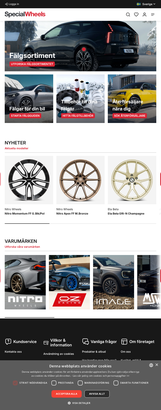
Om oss (126, 351)
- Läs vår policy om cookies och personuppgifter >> (100, 375)
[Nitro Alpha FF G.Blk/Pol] (84, 49)
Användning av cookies (58, 353)
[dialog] (80, 385)
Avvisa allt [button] (97, 393)
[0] (136, 14)
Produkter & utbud (94, 351)
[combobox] (151, 365)
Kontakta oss (13, 351)
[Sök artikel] (128, 14)
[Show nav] (152, 14)
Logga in (14, 4)
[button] (146, 4)
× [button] (156, 364)
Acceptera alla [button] (66, 393)
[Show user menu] (144, 14)
